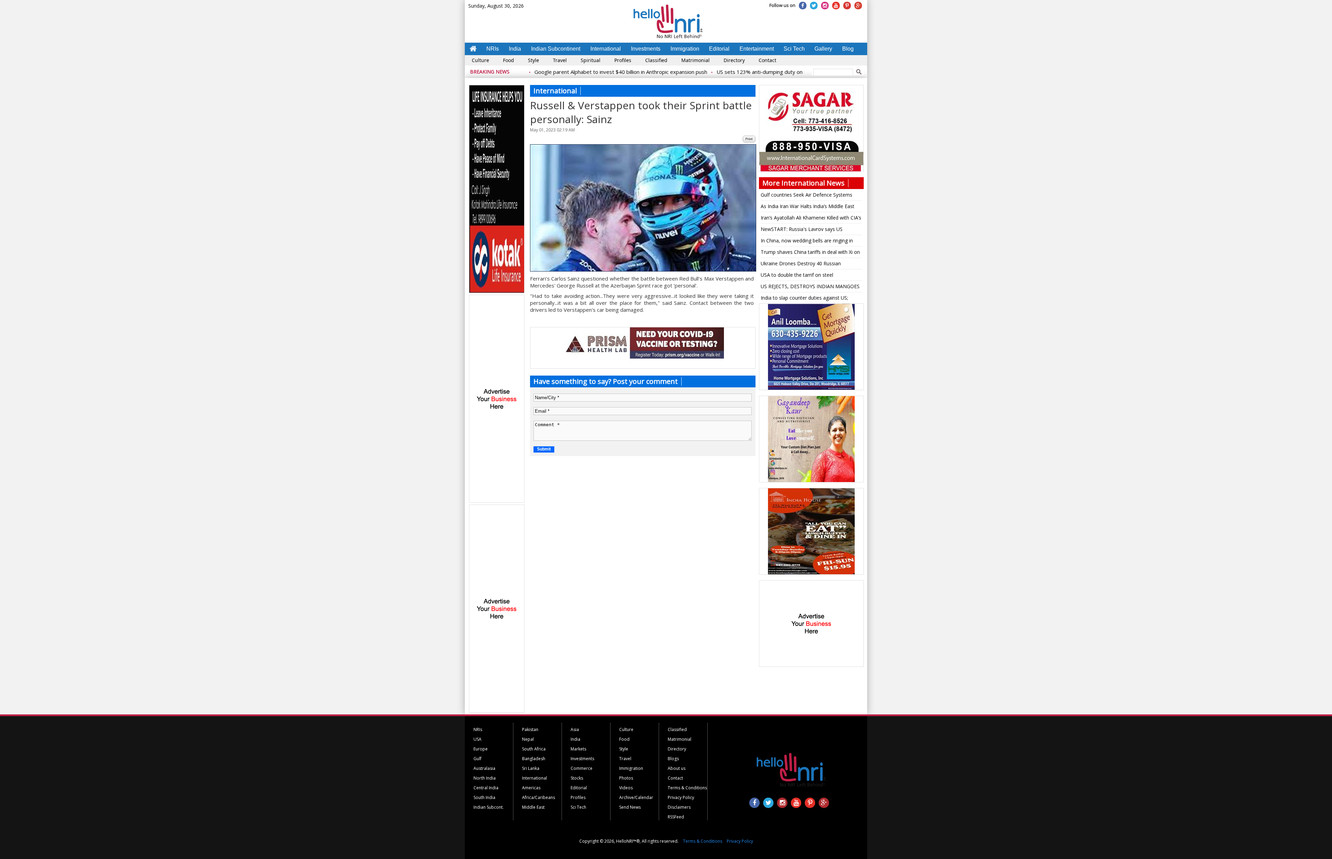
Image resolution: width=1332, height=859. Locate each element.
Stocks (577, 778)
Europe (480, 749)
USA (477, 739)
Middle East (533, 807)
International (605, 49)
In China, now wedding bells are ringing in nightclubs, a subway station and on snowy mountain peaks (809, 241)
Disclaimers (679, 807)
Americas (531, 788)
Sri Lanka (530, 768)
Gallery (823, 49)
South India (484, 797)
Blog (848, 49)
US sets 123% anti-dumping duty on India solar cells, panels (750, 71)
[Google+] (858, 5)
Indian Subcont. (488, 807)
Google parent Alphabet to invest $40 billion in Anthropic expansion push (583, 71)
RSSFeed (676, 817)
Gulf (477, 759)
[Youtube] (836, 5)
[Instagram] (825, 5)
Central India (485, 788)
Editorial (719, 49)
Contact (767, 60)
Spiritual (590, 60)
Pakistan (530, 729)
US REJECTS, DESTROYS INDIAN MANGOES (810, 286)
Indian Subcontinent (555, 49)
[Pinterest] (847, 5)
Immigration (685, 49)
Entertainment (757, 49)
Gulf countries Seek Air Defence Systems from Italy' (806, 195)
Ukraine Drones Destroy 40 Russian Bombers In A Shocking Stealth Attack (803, 264)
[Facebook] (802, 5)
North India (484, 778)
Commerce (581, 768)
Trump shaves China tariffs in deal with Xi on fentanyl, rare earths (810, 253)
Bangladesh (533, 759)
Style (533, 60)
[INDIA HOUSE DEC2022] (811, 573)
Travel (560, 60)
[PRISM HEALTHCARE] (643, 357)
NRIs (492, 49)
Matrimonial (695, 60)
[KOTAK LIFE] (497, 292)
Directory (734, 60)
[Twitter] (814, 5)
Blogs (673, 759)
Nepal (528, 739)
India (515, 49)
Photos (626, 778)
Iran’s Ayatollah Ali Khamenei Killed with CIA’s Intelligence (811, 218)
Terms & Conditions (687, 788)
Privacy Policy (681, 797)
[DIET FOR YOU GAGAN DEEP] (811, 481)
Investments (645, 49)
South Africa (534, 749)
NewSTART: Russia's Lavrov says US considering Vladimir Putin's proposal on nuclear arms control (805, 230)
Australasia (484, 768)
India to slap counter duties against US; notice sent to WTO (804, 298)
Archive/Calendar (636, 797)
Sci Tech (794, 49)
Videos (626, 788)
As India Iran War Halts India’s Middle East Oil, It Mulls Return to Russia (807, 207)
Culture (480, 60)
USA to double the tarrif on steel (797, 275)
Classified (656, 60)
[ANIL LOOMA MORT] (811, 389)
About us (676, 768)
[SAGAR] (811, 170)
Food (508, 60)
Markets (578, 749)
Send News (630, 807)
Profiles (622, 60)
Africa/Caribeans (538, 797)
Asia (575, 729)
